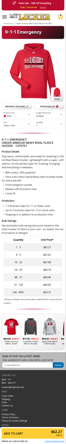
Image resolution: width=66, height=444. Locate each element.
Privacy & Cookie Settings (14, 420)
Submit (58, 365)
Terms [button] (43, 7)
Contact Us (7, 405)
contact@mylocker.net (13, 387)
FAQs (4, 402)
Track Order (8, 395)
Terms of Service (10, 417)
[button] (5, 17)
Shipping (6, 399)
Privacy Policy (8, 414)
